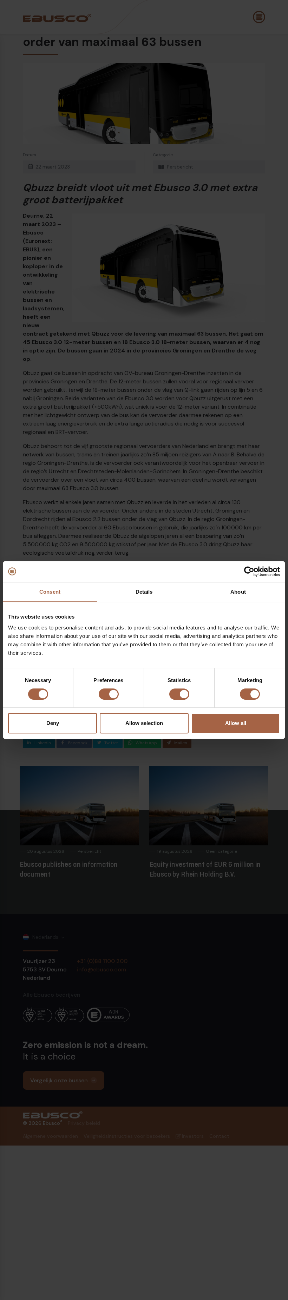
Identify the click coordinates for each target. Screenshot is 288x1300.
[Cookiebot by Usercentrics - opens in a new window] (249, 571)
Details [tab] (144, 592)
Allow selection (144, 723)
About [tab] (238, 592)
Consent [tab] (49, 592)
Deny (52, 723)
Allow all (235, 723)
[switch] (109, 694)
